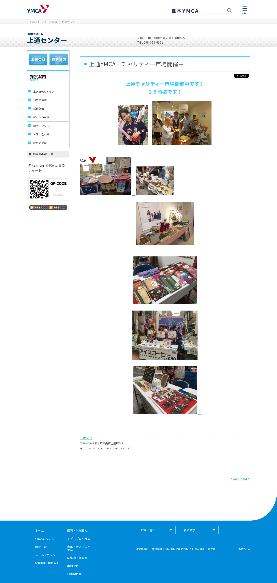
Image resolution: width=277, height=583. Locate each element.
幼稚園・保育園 (77, 558)
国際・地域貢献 (77, 530)
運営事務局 (142, 549)
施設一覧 (41, 547)
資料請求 (189, 530)
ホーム (39, 530)
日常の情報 (40, 100)
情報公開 (157, 549)
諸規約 (211, 549)
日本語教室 (74, 574)
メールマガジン (45, 555)
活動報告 (38, 108)
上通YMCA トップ (43, 91)
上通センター (70, 22)
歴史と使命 (40, 143)
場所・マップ (41, 126)
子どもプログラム (78, 539)
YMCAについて (44, 539)
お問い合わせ (41, 134)
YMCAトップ (38, 22)
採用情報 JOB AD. (47, 563)
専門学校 (73, 566)
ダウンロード (41, 117)
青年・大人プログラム (78, 548)
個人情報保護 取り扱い (178, 549)
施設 (54, 22)
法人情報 (199, 549)
